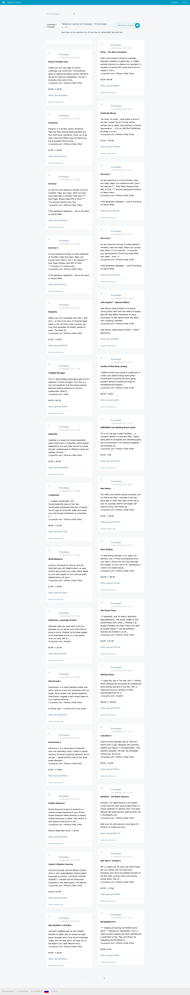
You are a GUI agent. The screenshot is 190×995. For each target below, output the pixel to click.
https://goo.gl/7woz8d (110, 583)
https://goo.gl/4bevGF (57, 345)
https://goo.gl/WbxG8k (58, 467)
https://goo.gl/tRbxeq (57, 959)
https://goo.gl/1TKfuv (110, 769)
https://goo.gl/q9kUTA (110, 833)
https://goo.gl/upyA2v (110, 400)
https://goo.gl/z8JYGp (110, 211)
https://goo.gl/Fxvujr (57, 284)
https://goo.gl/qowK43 (110, 275)
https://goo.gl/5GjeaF (57, 898)
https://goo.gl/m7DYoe (110, 647)
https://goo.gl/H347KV (110, 461)
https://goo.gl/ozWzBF (110, 894)
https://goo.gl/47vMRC (110, 522)
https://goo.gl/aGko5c (57, 220)
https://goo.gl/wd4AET (110, 708)
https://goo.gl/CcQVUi (57, 593)
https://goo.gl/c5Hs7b (57, 776)
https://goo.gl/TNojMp (110, 146)
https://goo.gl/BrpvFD (57, 715)
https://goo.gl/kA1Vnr (57, 156)
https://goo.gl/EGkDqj (57, 837)
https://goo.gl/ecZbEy (110, 955)
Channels (174, 2)
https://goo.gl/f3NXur (57, 654)
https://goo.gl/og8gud (57, 95)
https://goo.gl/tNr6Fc (110, 339)
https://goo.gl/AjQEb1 (110, 86)
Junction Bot (23, 991)
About (185, 2)
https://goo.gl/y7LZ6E (57, 531)
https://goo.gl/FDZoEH (58, 406)
